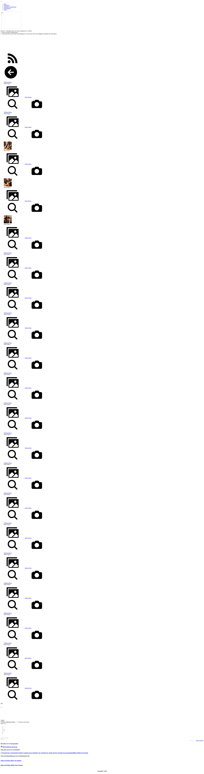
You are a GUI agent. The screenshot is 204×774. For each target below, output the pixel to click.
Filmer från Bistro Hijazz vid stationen (11, 760)
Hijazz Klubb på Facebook (81, 753)
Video (5, 9)
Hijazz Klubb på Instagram (10, 747)
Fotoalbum (6, 5)
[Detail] (13, 109)
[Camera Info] (37, 109)
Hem (5, 4)
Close (2, 720)
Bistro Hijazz (28, 97)
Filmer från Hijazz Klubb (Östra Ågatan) (12, 765)
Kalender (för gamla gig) (10, 7)
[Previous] (1, 739)
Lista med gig (7, 8)
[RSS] (13, 64)
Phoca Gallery (199, 740)
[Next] (3, 739)
